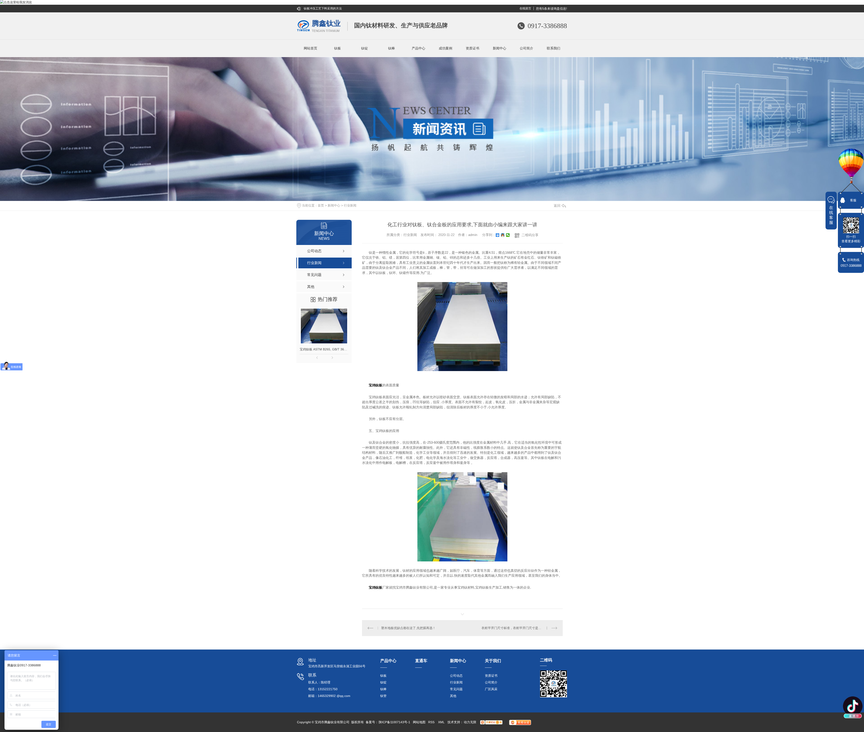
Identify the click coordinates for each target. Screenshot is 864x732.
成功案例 (445, 48)
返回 (557, 205)
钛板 (337, 48)
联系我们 (553, 48)
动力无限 (470, 722)
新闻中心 (499, 48)
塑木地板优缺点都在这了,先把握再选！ (408, 628)
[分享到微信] (508, 235)
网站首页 (310, 48)
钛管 (383, 696)
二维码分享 (530, 235)
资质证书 (472, 48)
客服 (853, 200)
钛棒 (391, 48)
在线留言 (525, 8)
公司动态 (456, 675)
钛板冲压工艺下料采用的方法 (323, 8)
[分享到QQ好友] (503, 235)
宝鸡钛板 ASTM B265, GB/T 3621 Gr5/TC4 (324, 349)
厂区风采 (491, 689)
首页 (321, 205)
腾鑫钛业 (326, 26)
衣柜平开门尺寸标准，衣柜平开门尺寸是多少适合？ (518, 628)
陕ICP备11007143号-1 (394, 722)
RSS (431, 722)
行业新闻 (350, 205)
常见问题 (456, 689)
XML (441, 722)
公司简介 (526, 48)
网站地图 (419, 722)
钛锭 (364, 48)
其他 (453, 696)
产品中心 (418, 48)
